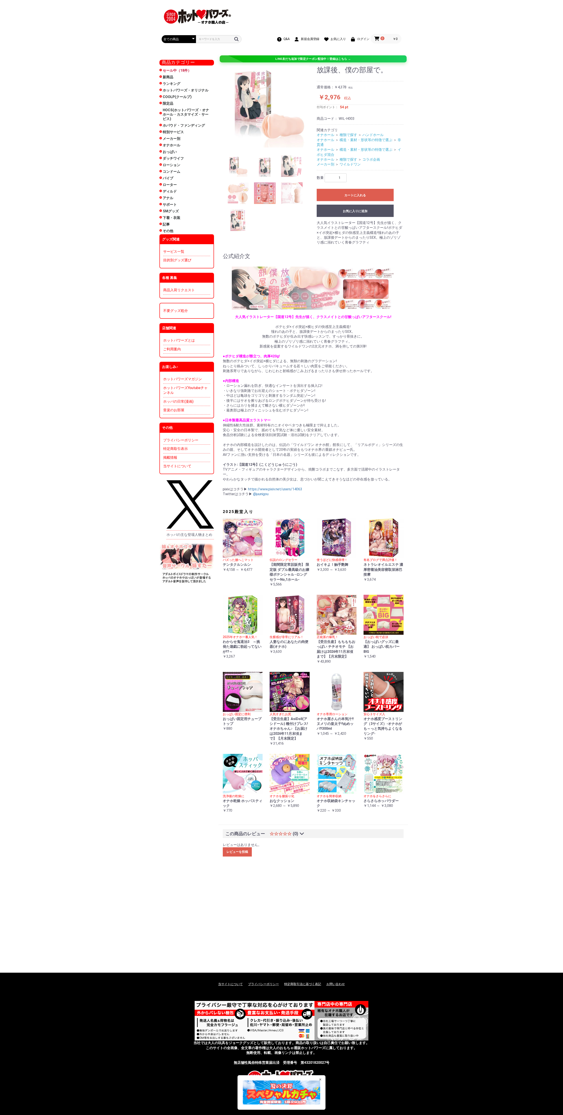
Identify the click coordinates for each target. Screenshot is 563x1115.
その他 (168, 231)
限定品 (168, 103)
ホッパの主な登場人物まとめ (189, 535)
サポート (170, 204)
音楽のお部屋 (173, 410)
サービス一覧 (173, 251)
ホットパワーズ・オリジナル (185, 90)
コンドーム (171, 171)
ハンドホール (373, 135)
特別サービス (173, 132)
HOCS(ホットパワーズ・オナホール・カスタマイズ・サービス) (186, 114)
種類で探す (348, 135)
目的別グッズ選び (177, 260)
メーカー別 (171, 138)
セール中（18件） (177, 70)
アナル (168, 198)
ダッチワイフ (173, 158)
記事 (166, 224)
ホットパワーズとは (179, 340)
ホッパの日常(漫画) (178, 401)
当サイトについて (177, 466)
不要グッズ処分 (175, 311)
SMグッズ (171, 211)
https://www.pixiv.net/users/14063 (275, 489)
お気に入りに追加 (355, 211)
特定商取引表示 (175, 449)
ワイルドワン (350, 164)
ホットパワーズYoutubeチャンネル (185, 390)
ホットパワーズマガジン (182, 379)
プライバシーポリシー (180, 440)
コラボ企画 (371, 159)
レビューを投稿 (237, 851)
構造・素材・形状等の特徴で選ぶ (366, 140)
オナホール (171, 145)
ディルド (170, 191)
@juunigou (261, 494)
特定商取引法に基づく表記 (302, 984)
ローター (170, 185)
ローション (171, 165)
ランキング (171, 84)
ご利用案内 (172, 349)
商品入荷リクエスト (179, 290)
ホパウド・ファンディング (184, 125)
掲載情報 (170, 457)
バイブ (168, 178)
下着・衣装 (171, 218)
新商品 (168, 77)
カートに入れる (355, 195)
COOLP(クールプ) (177, 97)
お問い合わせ (335, 984)
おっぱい (170, 152)
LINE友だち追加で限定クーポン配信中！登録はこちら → (313, 58)
